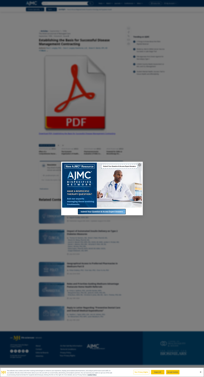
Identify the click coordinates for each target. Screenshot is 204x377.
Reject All (157, 372)
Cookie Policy (91, 375)
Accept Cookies (172, 372)
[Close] (200, 372)
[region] (102, 372)
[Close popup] (139, 164)
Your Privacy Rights (141, 372)
